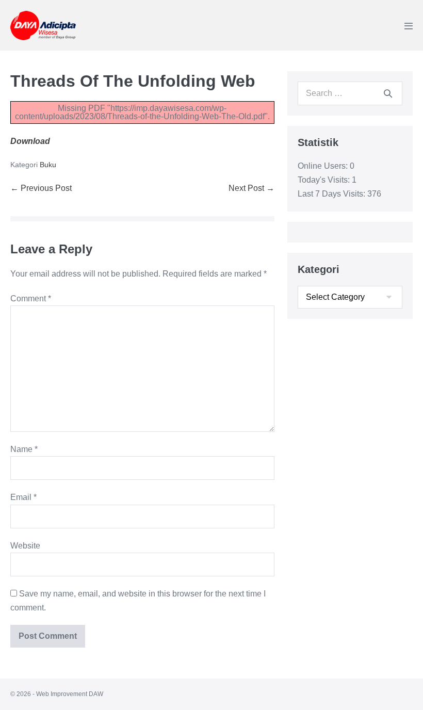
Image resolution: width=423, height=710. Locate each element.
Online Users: (324, 166)
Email (23, 497)
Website (25, 545)
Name (24, 449)
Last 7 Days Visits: (332, 193)
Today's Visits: (325, 179)
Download (30, 141)
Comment (30, 298)
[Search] (388, 93)
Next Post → (251, 188)
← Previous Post (41, 188)
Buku (48, 164)
